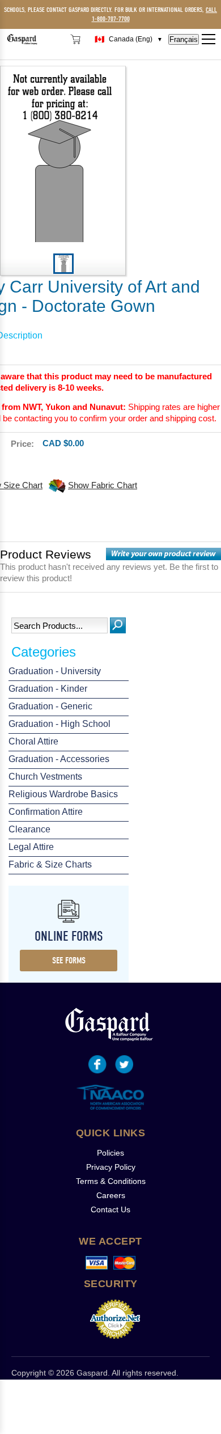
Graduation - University (54, 671)
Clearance (29, 829)
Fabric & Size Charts (50, 864)
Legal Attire (31, 847)
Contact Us (110, 1209)
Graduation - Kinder (47, 688)
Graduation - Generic (50, 706)
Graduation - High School (59, 724)
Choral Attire (33, 741)
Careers (110, 1195)
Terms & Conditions (111, 1181)
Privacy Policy (110, 1166)
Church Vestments (45, 776)
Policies (110, 1152)
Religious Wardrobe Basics (63, 794)
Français (183, 39)
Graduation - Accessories (58, 759)
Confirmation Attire (45, 812)
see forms (69, 960)
